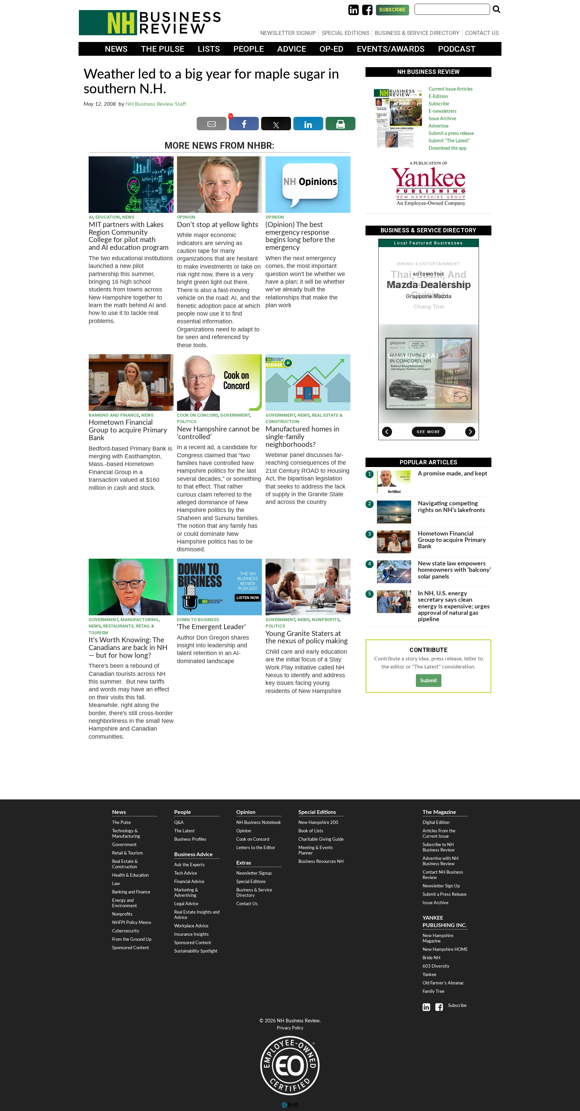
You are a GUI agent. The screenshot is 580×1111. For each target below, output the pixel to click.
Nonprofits (325, 619)
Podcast (457, 49)
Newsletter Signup (288, 33)
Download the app (448, 148)
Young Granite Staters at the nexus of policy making (306, 637)
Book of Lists (310, 831)
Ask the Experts (189, 865)
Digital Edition (436, 822)
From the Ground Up (131, 939)
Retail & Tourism (127, 853)
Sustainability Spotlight (196, 951)
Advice (291, 49)
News (116, 49)
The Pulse (162, 49)
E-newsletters (442, 111)
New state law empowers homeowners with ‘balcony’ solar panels (454, 570)
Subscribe (392, 10)
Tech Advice (185, 873)
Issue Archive (442, 119)
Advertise (438, 126)
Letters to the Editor (255, 847)
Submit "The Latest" (449, 141)
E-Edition (438, 96)
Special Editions (345, 33)
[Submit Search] (496, 9)
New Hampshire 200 (318, 822)
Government (235, 415)
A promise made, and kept (452, 473)
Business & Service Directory (417, 33)
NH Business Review (150, 22)
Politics (186, 421)
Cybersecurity (125, 931)
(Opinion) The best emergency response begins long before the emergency (300, 236)
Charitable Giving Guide (321, 839)
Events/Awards (391, 49)
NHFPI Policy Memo (131, 922)
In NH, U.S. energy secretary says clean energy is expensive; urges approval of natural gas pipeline (454, 606)
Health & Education (130, 875)
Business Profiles (190, 839)
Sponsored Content (130, 947)
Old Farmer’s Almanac (443, 983)
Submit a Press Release (445, 894)
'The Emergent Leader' (211, 627)
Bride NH (431, 958)
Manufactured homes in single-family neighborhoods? (302, 437)
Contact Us (482, 33)
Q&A (179, 822)
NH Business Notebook (258, 822)
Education (107, 217)
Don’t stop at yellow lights (217, 224)
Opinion (186, 217)
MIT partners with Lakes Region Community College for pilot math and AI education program (129, 236)
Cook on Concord (197, 415)
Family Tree (433, 991)
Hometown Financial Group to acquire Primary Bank (128, 430)
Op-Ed (331, 49)
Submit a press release (451, 133)
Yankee (429, 974)
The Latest (184, 831)
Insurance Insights (191, 934)
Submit (428, 680)
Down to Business (198, 619)
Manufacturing (139, 619)
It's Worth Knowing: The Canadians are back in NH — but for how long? (128, 648)
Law (116, 883)
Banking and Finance (114, 415)
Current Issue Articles (451, 89)
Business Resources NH (321, 861)
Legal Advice (186, 903)
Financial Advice (189, 881)
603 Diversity (436, 966)
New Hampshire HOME (445, 949)
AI (91, 217)
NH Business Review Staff (156, 104)
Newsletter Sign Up (441, 886)
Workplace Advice (191, 926)
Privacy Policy (290, 1028)
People (248, 49)
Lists (209, 49)
